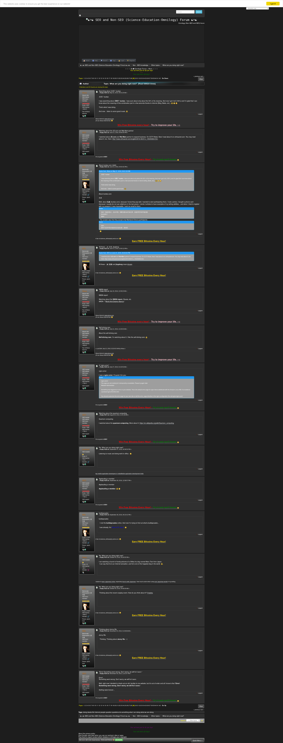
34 (144, 78)
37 (150, 78)
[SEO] (85, 153)
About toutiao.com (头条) (107, 165)
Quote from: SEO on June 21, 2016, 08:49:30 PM (114, 253)
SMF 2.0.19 (82, 740)
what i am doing (134, 712)
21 (117, 78)
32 (140, 78)
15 (105, 78)
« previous (196, 76)
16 (107, 78)
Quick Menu (197, 740)
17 (109, 78)
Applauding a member (106, 479)
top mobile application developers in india (108, 473)
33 (142, 78)
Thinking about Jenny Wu (108, 629)
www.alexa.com (109, 119)
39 (154, 78)
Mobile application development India (132, 473)
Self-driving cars (104, 327)
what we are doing (147, 712)
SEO (84, 132)
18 (111, 78)
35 (146, 78)
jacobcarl (86, 449)
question (109, 712)
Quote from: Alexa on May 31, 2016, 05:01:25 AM (114, 171)
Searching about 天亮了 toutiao (110, 91)
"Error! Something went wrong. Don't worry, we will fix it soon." (120, 672)
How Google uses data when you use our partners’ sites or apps (100, 735)
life (93, 712)
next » (202, 76)
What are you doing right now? (173, 65)
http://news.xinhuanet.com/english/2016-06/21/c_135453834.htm (135, 139)
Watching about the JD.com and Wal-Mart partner (116, 131)
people (102, 712)
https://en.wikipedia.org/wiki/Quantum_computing (157, 423)
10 (95, 78)
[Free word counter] (85, 201)
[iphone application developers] (85, 464)
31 (138, 78)
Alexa (84, 92)
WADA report (103, 289)
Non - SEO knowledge (140, 65)
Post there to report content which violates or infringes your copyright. (102, 737)
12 (99, 78)
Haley (84, 557)
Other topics (155, 65)
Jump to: (183, 720)
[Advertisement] (141, 42)
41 (158, 78)
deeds (89, 712)
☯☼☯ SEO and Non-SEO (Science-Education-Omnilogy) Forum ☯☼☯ (105, 65)
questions (115, 712)
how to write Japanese (129, 581)
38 (152, 78)
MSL (84, 166)
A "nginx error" (104, 365)
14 (103, 78)
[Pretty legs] (85, 116)
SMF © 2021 (88, 740)
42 (160, 78)
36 (148, 78)
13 (101, 78)
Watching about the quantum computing (113, 413)
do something (124, 712)
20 (115, 78)
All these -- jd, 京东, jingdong (109, 247)
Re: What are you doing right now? (111, 447)
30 (136, 78)
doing (85, 712)
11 (97, 78)
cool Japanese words (161, 581)
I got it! (273, 3)
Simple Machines (96, 740)
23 (121, 78)
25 (125, 78)
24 (123, 78)
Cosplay (150, 593)
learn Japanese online (108, 581)
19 (113, 78)
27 (129, 78)
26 (127, 78)
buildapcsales (103, 513)
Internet (97, 712)
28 (131, 78)
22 (119, 78)
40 (156, 78)
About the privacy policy (86, 733)
